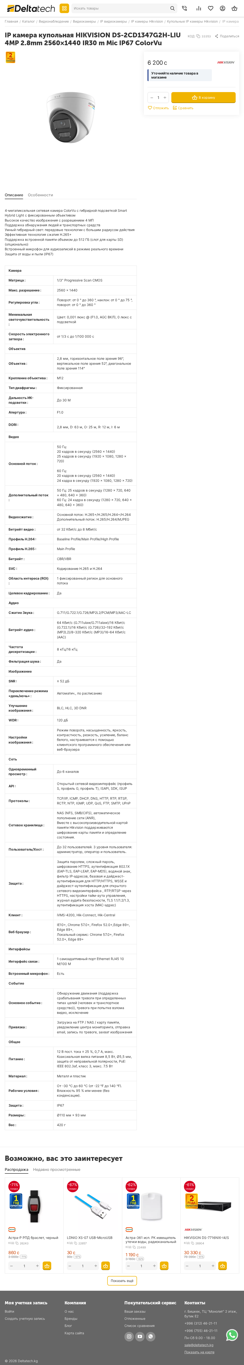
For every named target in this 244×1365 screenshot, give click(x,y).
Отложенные (134, 1318)
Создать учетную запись (25, 1318)
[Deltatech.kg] (31, 8)
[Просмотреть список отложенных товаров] (210, 8)
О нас (69, 1311)
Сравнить (185, 108)
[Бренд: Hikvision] (226, 62)
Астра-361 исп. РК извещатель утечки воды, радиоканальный (151, 1240)
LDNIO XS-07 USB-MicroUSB (89, 1238)
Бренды (71, 1318)
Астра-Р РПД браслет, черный (33, 1238)
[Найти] (172, 8)
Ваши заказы (135, 1311)
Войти (9, 1311)
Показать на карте (199, 1352)
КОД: (191, 36)
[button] (226, 36)
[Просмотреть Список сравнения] (198, 8)
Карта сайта (74, 1333)
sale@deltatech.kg (199, 1345)
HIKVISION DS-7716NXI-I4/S (206, 1238)
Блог (68, 1326)
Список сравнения (139, 1326)
